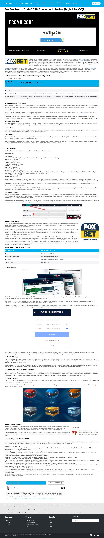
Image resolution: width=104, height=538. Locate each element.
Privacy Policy (31, 522)
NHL (51, 529)
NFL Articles (41, 498)
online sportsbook (84, 59)
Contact (8, 522)
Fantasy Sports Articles (21, 498)
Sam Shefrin (14, 488)
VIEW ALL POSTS (55, 483)
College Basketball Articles (50, 498)
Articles (13, 498)
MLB (51, 525)
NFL (51, 520)
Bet (82, 112)
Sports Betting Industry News (32, 498)
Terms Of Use (30, 520)
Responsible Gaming (32, 525)
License (29, 527)
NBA (51, 522)
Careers (8, 525)
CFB (51, 527)
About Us (8, 520)
